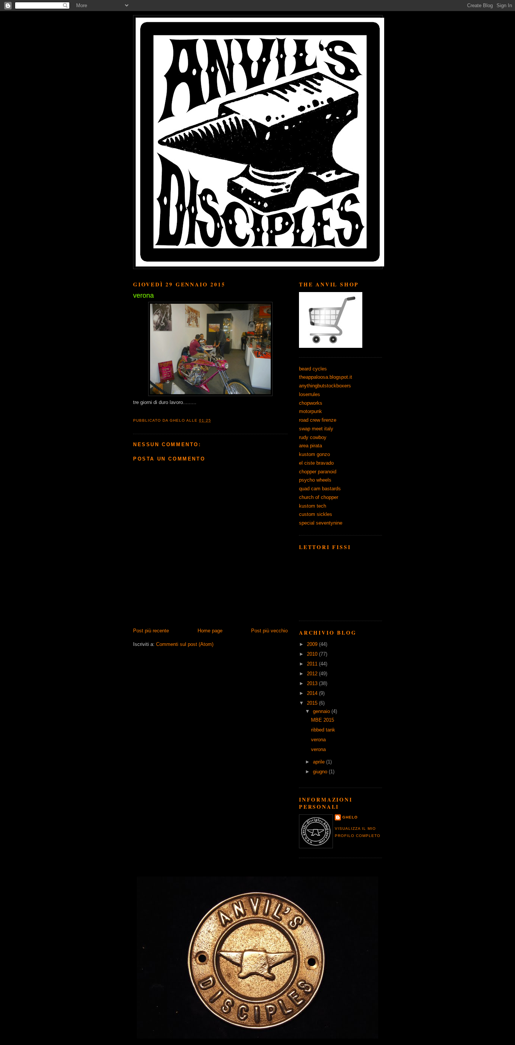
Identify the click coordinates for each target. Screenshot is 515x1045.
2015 (313, 703)
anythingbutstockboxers (325, 386)
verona (318, 739)
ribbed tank (323, 730)
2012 (313, 673)
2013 (313, 683)
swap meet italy (316, 428)
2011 (313, 664)
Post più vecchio (269, 630)
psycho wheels (315, 480)
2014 (313, 693)
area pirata (310, 445)
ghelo (350, 817)
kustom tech (312, 506)
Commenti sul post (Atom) (184, 644)
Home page (210, 630)
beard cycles (313, 369)
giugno (321, 771)
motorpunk (310, 411)
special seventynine (320, 523)
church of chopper (318, 497)
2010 (313, 654)
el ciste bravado (316, 463)
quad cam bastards (320, 488)
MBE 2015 (322, 720)
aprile (319, 762)
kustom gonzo (314, 454)
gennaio (322, 711)
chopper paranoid (317, 471)
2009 (313, 644)
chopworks (310, 403)
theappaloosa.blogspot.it (325, 377)
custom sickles (315, 514)
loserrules (309, 394)
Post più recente (151, 630)
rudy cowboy (312, 437)
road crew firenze (317, 420)
